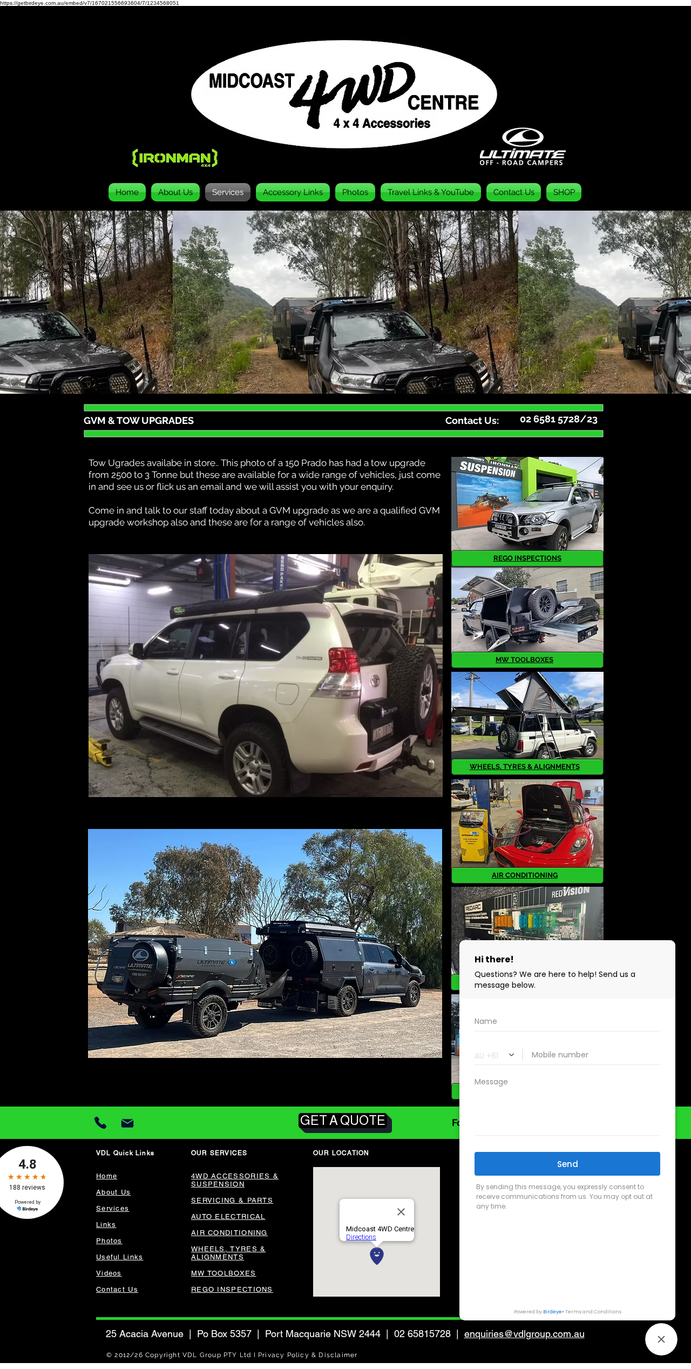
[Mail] (127, 1123)
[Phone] (100, 1123)
